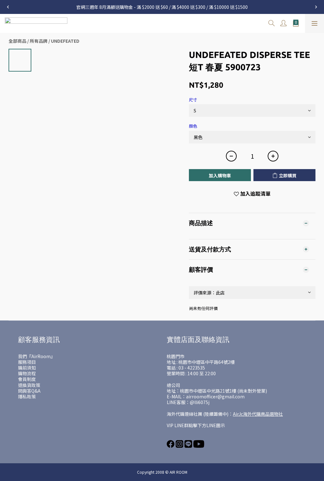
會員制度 (27, 379)
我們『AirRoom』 (36, 356)
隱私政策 (27, 396)
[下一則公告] (316, 7)
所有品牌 (38, 41)
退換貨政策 (29, 385)
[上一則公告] (8, 7)
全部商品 (17, 41)
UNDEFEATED (65, 41)
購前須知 (27, 367)
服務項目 (27, 362)
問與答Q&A (29, 391)
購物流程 (27, 373)
